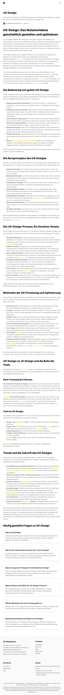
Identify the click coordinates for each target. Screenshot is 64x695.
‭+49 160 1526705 (40, 675)
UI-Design (19, 59)
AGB (4, 670)
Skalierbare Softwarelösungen (34, 687)
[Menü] (60, 3)
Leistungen (38, 645)
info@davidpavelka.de (42, 673)
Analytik (9, 437)
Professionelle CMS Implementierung (42, 689)
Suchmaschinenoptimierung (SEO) (23, 141)
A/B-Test (18, 332)
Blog (36, 649)
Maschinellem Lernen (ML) (27, 470)
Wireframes (21, 257)
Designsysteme (11, 492)
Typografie (22, 401)
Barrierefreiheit (38, 198)
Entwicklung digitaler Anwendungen (32, 690)
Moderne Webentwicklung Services (14, 687)
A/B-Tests (27, 271)
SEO (55, 141)
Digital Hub (38, 651)
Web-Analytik (10, 343)
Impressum (6, 666)
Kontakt (37, 653)
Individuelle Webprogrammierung (21, 689)
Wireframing (20, 422)
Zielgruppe (9, 244)
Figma (49, 426)
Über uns (38, 647)
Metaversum (26, 501)
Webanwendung (37, 83)
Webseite (26, 346)
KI (19, 497)
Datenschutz (7, 668)
